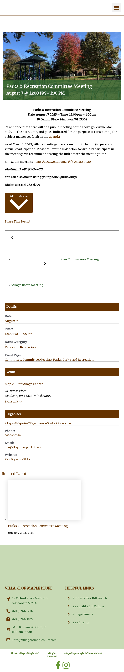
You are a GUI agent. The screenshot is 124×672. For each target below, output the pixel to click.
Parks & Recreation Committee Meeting (38, 526)
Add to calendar (19, 196)
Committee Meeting (37, 359)
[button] (116, 7)
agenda (54, 136)
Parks (57, 359)
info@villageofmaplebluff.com (78, 653)
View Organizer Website (19, 459)
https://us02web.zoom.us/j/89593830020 (62, 162)
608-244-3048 (95, 653)
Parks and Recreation (20, 347)
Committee (13, 359)
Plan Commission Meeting (79, 259)
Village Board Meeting (27, 285)
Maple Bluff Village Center (24, 384)
